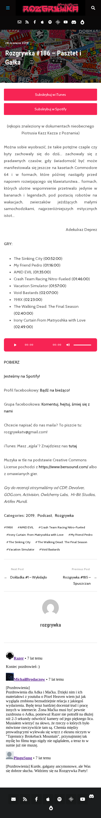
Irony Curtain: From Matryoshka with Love (36, 534)
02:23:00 (33, 299)
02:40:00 (23, 313)
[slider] (82, 345)
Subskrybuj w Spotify (50, 109)
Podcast (45, 515)
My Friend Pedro (81, 534)
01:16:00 (51, 265)
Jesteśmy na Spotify (21, 376)
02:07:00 (48, 292)
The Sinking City (19, 542)
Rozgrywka (64, 515)
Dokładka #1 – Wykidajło (28, 577)
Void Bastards (50, 549)
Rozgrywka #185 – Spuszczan (77, 580)
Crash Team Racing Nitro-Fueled (63, 527)
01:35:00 (42, 271)
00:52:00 (53, 258)
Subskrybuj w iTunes (50, 94)
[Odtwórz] (15, 345)
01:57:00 (57, 285)
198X (9, 527)
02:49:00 (23, 326)
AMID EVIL (27, 527)
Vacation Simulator (21, 549)
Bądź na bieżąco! (55, 390)
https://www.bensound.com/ (63, 466)
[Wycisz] (68, 345)
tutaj (73, 445)
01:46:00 (80, 278)
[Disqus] (50, 711)
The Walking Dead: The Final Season (62, 542)
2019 (30, 515)
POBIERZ (12, 362)
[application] (50, 345)
